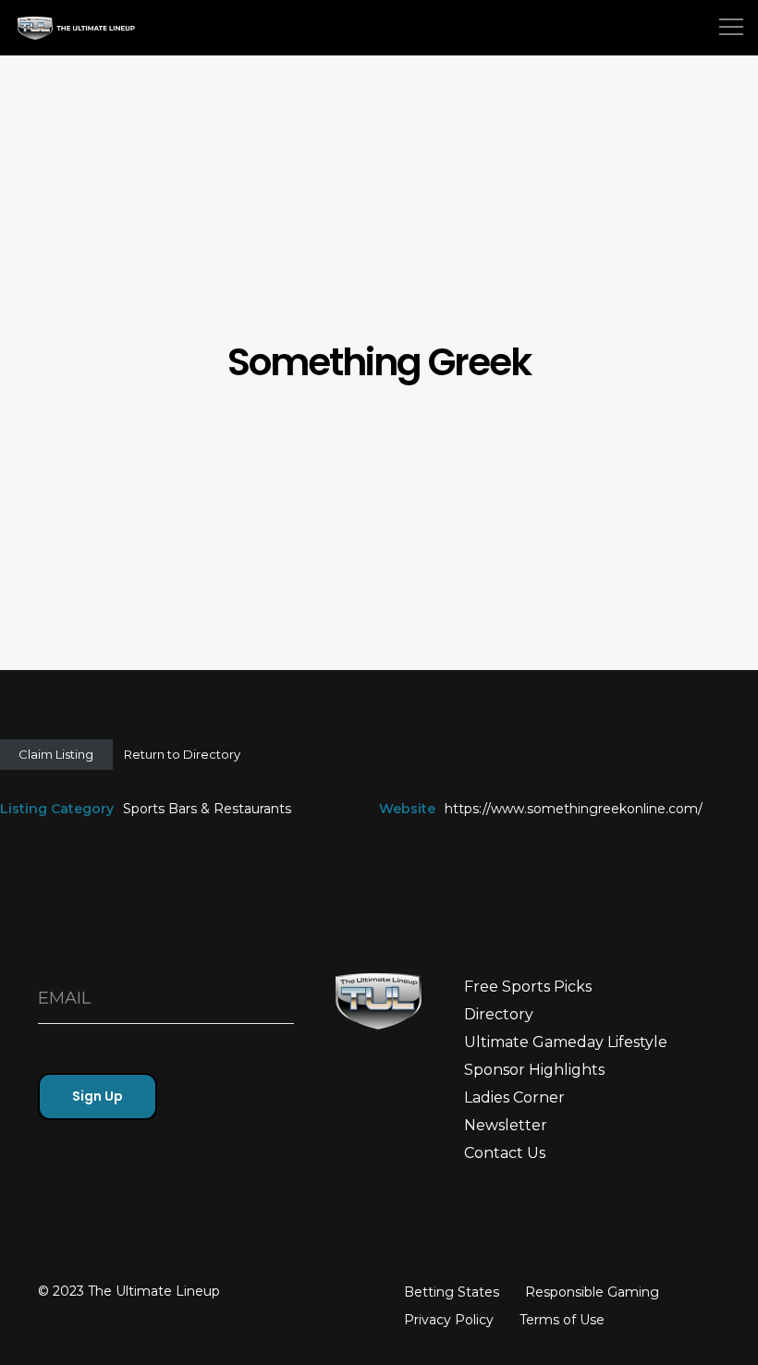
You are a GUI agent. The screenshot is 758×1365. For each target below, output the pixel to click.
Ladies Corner (514, 1097)
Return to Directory (182, 754)
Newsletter (505, 1125)
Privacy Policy (449, 1319)
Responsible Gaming (592, 1292)
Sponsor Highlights (534, 1070)
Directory (498, 1014)
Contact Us (504, 1153)
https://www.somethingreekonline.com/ (574, 808)
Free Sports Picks (528, 986)
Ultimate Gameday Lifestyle (565, 1042)
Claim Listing (55, 754)
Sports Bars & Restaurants (207, 808)
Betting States (451, 1292)
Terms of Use (562, 1319)
